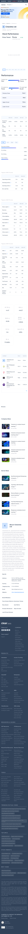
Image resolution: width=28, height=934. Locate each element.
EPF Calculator (17, 797)
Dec (16, 142)
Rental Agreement (18, 766)
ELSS (2, 755)
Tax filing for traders (5, 710)
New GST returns (5, 682)
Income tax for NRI (18, 665)
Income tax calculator (6, 776)
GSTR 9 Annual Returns (6, 736)
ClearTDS (16, 682)
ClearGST (16, 677)
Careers (16, 633)
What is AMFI (4, 764)
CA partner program (5, 692)
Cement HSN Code (18, 710)
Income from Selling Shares (20, 741)
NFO (2, 762)
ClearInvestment (5, 663)
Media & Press (18, 635)
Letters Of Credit (17, 768)
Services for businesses (19, 700)
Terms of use (13, 918)
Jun (8, 142)
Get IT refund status (18, 793)
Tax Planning (4, 661)
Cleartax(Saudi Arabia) (20, 650)
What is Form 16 (17, 732)
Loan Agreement (17, 757)
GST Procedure (4, 732)
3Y (21, 69)
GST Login (3, 679)
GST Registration (5, 729)
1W (6, 69)
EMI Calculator (4, 778)
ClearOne (16, 694)
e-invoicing (3, 684)
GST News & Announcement (7, 734)
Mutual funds (4, 670)
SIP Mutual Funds (5, 757)
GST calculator (4, 785)
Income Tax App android (19, 660)
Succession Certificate (19, 759)
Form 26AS (16, 730)
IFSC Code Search (18, 780)
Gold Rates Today (5, 795)
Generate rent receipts (19, 782)
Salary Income (17, 734)
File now (5, 13)
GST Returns (4, 730)
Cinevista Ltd (13, 23)
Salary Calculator (17, 795)
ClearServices (4, 665)
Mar (3, 142)
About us (17, 630)
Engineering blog (18, 639)
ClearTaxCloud (4, 698)
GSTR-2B (3, 741)
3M (12, 69)
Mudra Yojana (17, 753)
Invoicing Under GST (5, 740)
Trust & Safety (18, 648)
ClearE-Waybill (17, 679)
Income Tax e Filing (5, 660)
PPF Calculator (17, 776)
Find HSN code (17, 789)
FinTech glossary (18, 643)
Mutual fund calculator (6, 780)
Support (3, 636)
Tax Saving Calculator (18, 791)
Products (9, 4)
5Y (24, 69)
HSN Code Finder (17, 708)
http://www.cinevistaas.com (18, 592)
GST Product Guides (19, 646)
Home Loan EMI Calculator (19, 784)
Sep (12, 142)
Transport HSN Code (18, 712)
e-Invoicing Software (18, 681)
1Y (18, 69)
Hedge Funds (4, 759)
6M (15, 69)
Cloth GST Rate (17, 715)
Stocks (3, 23)
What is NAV (4, 766)
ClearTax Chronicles (19, 644)
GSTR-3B (3, 743)
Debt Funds (3, 760)
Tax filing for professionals (6, 708)
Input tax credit (4, 686)
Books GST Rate (17, 717)
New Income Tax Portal (19, 738)
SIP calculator (4, 784)
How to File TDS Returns (19, 736)
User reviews (17, 637)
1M (9, 69)
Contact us (17, 632)
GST (2, 677)
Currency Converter (5, 797)
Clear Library (17, 641)
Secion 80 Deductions (19, 663)
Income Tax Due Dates (19, 743)
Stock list (8, 23)
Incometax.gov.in (17, 740)
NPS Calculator (17, 785)
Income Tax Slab (17, 729)
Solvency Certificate (18, 760)
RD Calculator (4, 791)
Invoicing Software (18, 698)
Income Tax (16, 661)
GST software (4, 681)
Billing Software (17, 696)
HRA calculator (4, 789)
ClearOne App (17, 702)
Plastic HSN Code (18, 714)
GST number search (18, 778)
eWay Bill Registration (19, 684)
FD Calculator (4, 793)
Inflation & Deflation (18, 755)
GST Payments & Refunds (6, 738)
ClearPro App (4, 700)
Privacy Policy (4, 918)
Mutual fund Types (5, 753)
